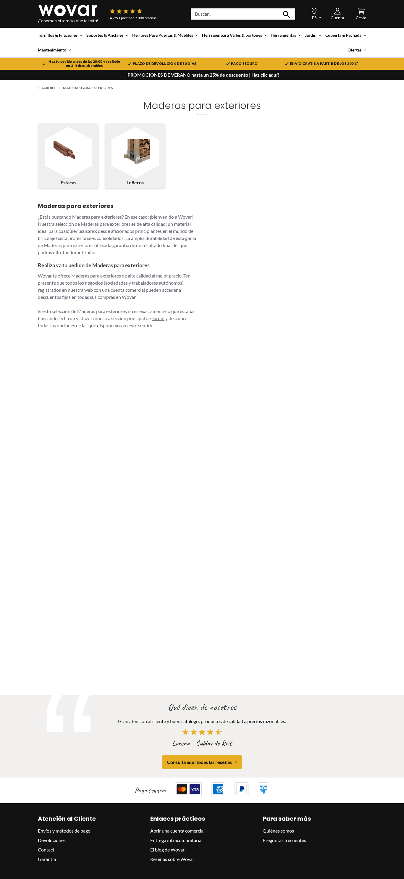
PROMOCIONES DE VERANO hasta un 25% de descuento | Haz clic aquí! (203, 75)
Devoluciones (52, 840)
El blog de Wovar (167, 849)
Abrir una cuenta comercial (177, 830)
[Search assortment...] (286, 14)
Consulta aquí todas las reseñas (199, 762)
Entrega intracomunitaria (175, 840)
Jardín (48, 88)
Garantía (47, 859)
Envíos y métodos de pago (64, 830)
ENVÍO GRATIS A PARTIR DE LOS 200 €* (324, 64)
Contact (46, 849)
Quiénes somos (278, 830)
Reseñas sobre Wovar (172, 859)
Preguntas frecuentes (284, 840)
